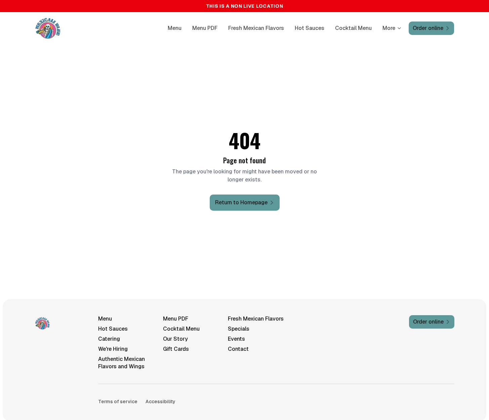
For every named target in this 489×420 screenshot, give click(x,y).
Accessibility (160, 401)
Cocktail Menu (353, 28)
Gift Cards (176, 348)
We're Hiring (113, 348)
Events (236, 338)
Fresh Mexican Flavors (256, 28)
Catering (109, 338)
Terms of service (117, 401)
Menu (174, 28)
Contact (238, 348)
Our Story (175, 338)
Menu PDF (204, 28)
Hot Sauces (309, 28)
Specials (238, 328)
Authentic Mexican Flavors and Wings (121, 362)
